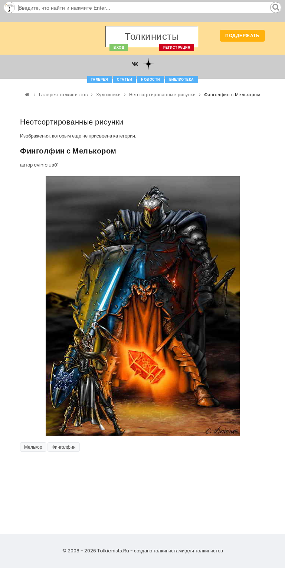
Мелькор (33, 447)
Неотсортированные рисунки (162, 94)
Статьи (124, 79)
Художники (108, 94)
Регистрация (176, 47)
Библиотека (181, 79)
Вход (119, 47)
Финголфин (64, 447)
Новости (150, 79)
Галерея (99, 79)
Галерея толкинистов (63, 94)
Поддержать (242, 35)
